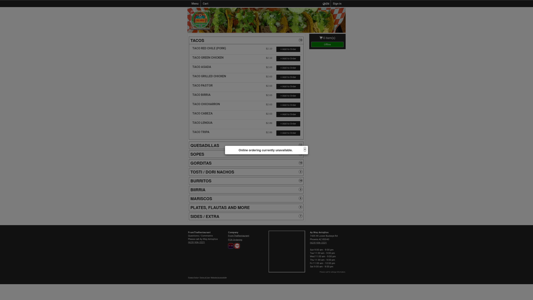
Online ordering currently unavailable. (266, 150)
